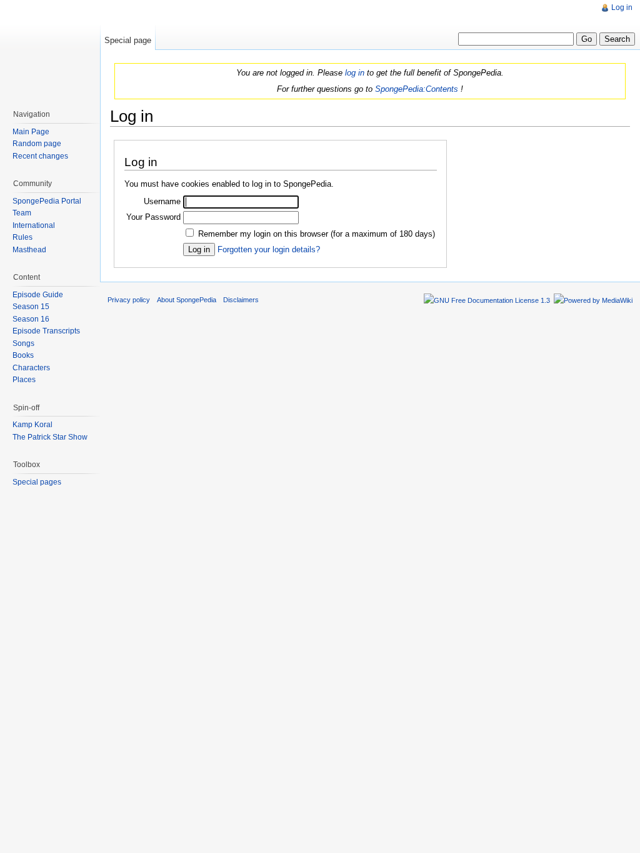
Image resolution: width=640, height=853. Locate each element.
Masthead (29, 249)
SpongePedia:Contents (416, 89)
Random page (36, 143)
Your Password (153, 217)
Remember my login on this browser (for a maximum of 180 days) (316, 234)
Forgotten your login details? (269, 249)
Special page (127, 40)
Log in (621, 7)
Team (21, 213)
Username (162, 201)
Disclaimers (241, 299)
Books (23, 355)
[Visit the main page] (50, 50)
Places (24, 379)
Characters (31, 367)
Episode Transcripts (46, 331)
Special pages (36, 482)
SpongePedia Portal (46, 201)
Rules (22, 237)
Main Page (30, 131)
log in (354, 72)
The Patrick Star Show (50, 437)
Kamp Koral (32, 424)
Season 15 (30, 306)
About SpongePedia (186, 299)
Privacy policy (129, 299)
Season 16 (30, 319)
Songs (23, 343)
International (33, 225)
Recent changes (40, 156)
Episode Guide (37, 294)
